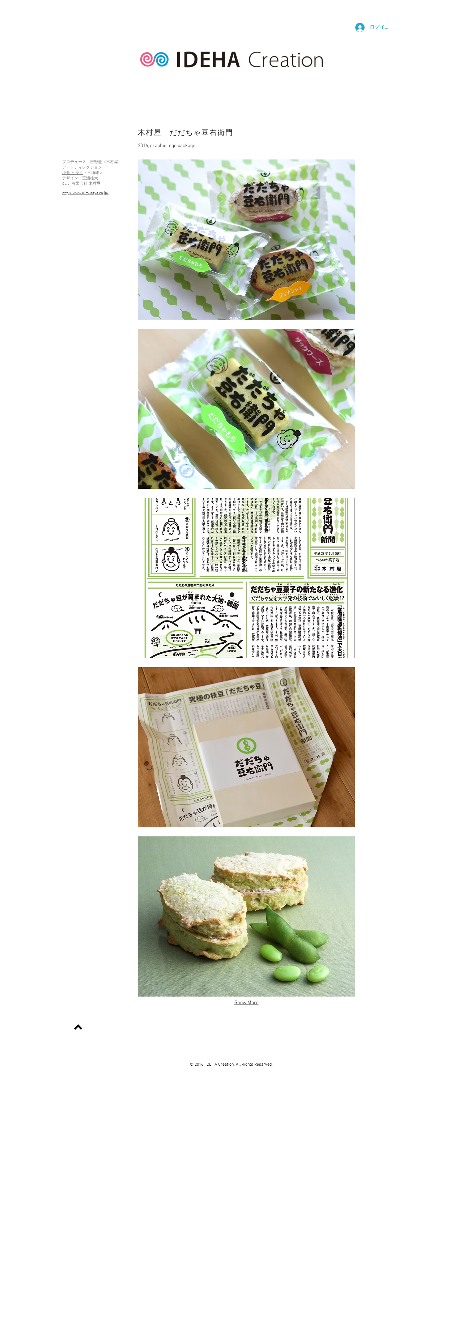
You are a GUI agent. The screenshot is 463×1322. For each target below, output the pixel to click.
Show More (246, 1003)
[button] (246, 239)
